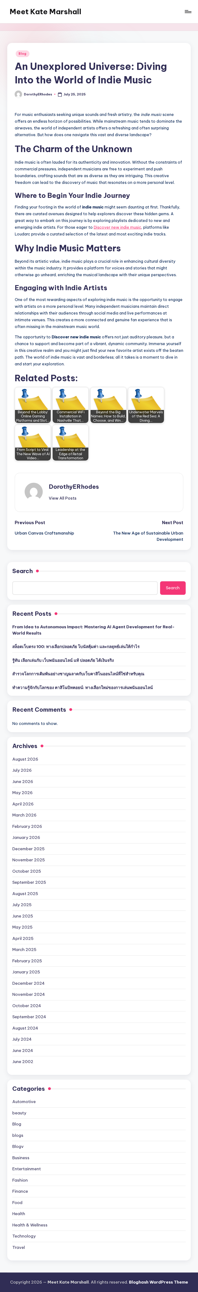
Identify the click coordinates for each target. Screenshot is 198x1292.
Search (22, 571)
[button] (63, 498)
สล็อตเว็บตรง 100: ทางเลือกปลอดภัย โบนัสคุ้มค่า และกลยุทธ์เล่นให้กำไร (76, 646)
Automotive (24, 1101)
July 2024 (22, 1039)
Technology (24, 1236)
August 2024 (25, 1028)
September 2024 (29, 1016)
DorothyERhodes (74, 486)
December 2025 (28, 848)
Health (18, 1213)
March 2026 (24, 815)
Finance (20, 1191)
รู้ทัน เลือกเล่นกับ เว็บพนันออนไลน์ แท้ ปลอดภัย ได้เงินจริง (63, 660)
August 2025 (25, 893)
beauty (19, 1113)
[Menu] (188, 11)
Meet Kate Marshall (45, 11)
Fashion (20, 1180)
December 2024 (28, 983)
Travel (18, 1247)
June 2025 (22, 916)
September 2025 (29, 882)
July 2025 (22, 904)
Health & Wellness (30, 1225)
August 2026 (25, 759)
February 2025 (27, 961)
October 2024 (26, 1005)
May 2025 (22, 927)
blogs (17, 1135)
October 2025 (26, 871)
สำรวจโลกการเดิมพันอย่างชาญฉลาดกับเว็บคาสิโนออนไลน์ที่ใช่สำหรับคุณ (78, 673)
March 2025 (24, 949)
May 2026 (22, 792)
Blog (23, 53)
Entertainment (26, 1169)
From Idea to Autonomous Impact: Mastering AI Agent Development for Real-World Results (93, 630)
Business (20, 1157)
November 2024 (28, 994)
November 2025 (28, 860)
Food (17, 1202)
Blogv (18, 1146)
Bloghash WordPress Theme (158, 1282)
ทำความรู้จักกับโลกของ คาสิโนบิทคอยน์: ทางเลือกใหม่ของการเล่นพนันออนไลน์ (82, 687)
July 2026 (22, 770)
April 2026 (23, 804)
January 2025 (26, 972)
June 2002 (22, 1061)
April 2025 (23, 938)
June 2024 (22, 1050)
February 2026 (27, 826)
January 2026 (26, 837)
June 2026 (22, 781)
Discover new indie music (117, 227)
